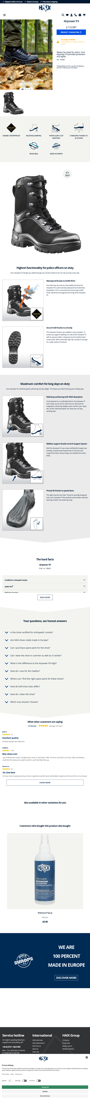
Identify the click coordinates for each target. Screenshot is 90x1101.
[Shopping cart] (85, 15)
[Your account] (71, 15)
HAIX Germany (37, 1040)
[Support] (76, 15)
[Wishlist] (67, 15)
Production (66, 1043)
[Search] (63, 15)
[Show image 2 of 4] (25, 89)
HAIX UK (35, 1049)
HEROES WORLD (68, 1049)
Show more (45, 782)
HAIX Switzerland (38, 1043)
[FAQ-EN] (80, 15)
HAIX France (36, 1046)
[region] (26, 54)
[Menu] (4, 15)
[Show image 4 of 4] (30, 89)
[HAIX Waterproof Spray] (45, 871)
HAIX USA (35, 1052)
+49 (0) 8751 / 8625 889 (11, 1047)
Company (65, 1040)
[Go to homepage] (45, 8)
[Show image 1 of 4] (22, 89)
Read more (45, 597)
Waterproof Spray (45, 913)
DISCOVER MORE (66, 978)
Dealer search (67, 1046)
